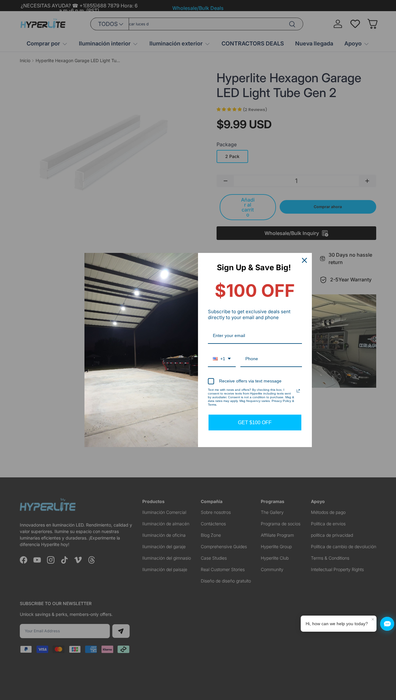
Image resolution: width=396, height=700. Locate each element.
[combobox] (222, 359)
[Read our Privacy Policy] (298, 391)
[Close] (304, 260)
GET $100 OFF (255, 422)
